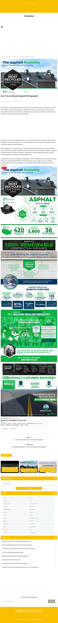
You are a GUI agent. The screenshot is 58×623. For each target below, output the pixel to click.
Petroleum (12, 428)
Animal (4, 498)
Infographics (5, 428)
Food (4, 515)
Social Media (32, 523)
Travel (30, 529)
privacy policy (20, 611)
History (5, 518)
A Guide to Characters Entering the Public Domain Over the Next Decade (20, 567)
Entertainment (6, 509)
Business (5, 500)
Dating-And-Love (33, 503)
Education (31, 506)
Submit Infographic (31, 3)
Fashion (5, 512)
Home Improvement (33, 518)
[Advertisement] (29, 40)
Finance (31, 512)
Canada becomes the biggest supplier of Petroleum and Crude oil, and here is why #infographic (47, 469)
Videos (4, 532)
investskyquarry (14, 418)
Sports (4, 526)
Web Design (32, 532)
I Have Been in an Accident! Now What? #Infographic (15, 563)
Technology (6, 529)
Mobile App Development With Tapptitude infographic (15, 556)
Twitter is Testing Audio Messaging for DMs (12, 552)
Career (30, 500)
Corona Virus (6, 503)
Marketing (5, 523)
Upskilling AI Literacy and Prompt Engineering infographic (16, 541)
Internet (5, 521)
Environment (32, 509)
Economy (5, 506)
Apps (30, 498)
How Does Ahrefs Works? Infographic (11, 559)
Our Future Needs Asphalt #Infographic (27, 470)
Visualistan (30, 619)
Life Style (31, 521)
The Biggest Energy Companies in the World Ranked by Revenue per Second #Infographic (9, 469)
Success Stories (32, 526)
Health (30, 515)
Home (23, 3)
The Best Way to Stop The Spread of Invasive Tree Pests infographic (18, 548)
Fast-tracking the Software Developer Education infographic (17, 545)
